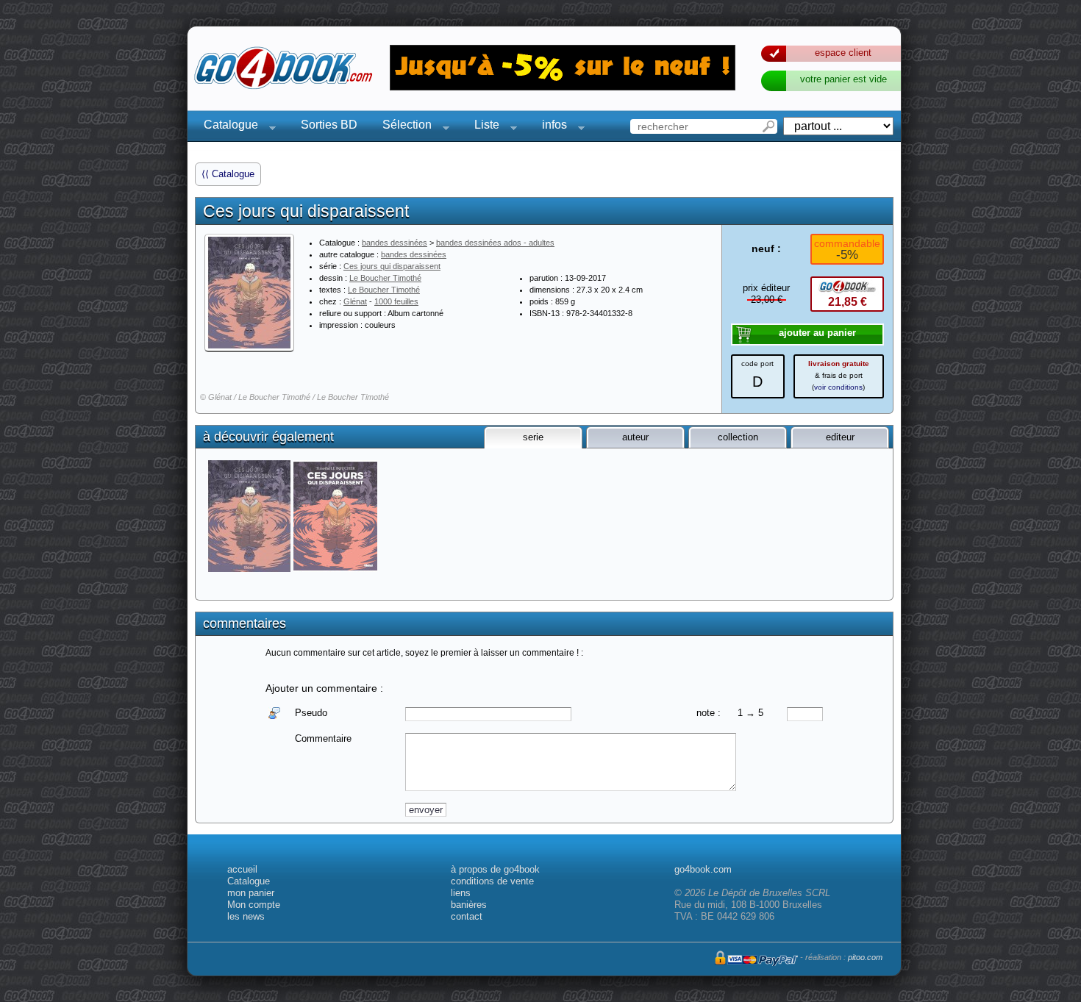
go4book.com (703, 869)
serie (533, 437)
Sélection (403, 126)
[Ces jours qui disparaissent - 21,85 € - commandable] (250, 516)
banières (469, 904)
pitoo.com (865, 957)
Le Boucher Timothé (385, 277)
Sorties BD (329, 124)
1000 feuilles (396, 301)
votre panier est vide (843, 79)
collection (738, 437)
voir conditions (838, 387)
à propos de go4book (495, 869)
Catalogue (226, 126)
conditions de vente (492, 881)
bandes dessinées (394, 242)
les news (246, 916)
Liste (482, 126)
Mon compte (253, 904)
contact (466, 916)
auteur (635, 437)
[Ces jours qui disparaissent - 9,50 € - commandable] (336, 516)
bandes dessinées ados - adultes (495, 242)
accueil (242, 869)
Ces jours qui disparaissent (391, 266)
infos (550, 126)
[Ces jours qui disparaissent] (249, 292)
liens (461, 892)
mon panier (250, 892)
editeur (840, 437)
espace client (843, 52)
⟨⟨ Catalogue (227, 173)
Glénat (355, 301)
